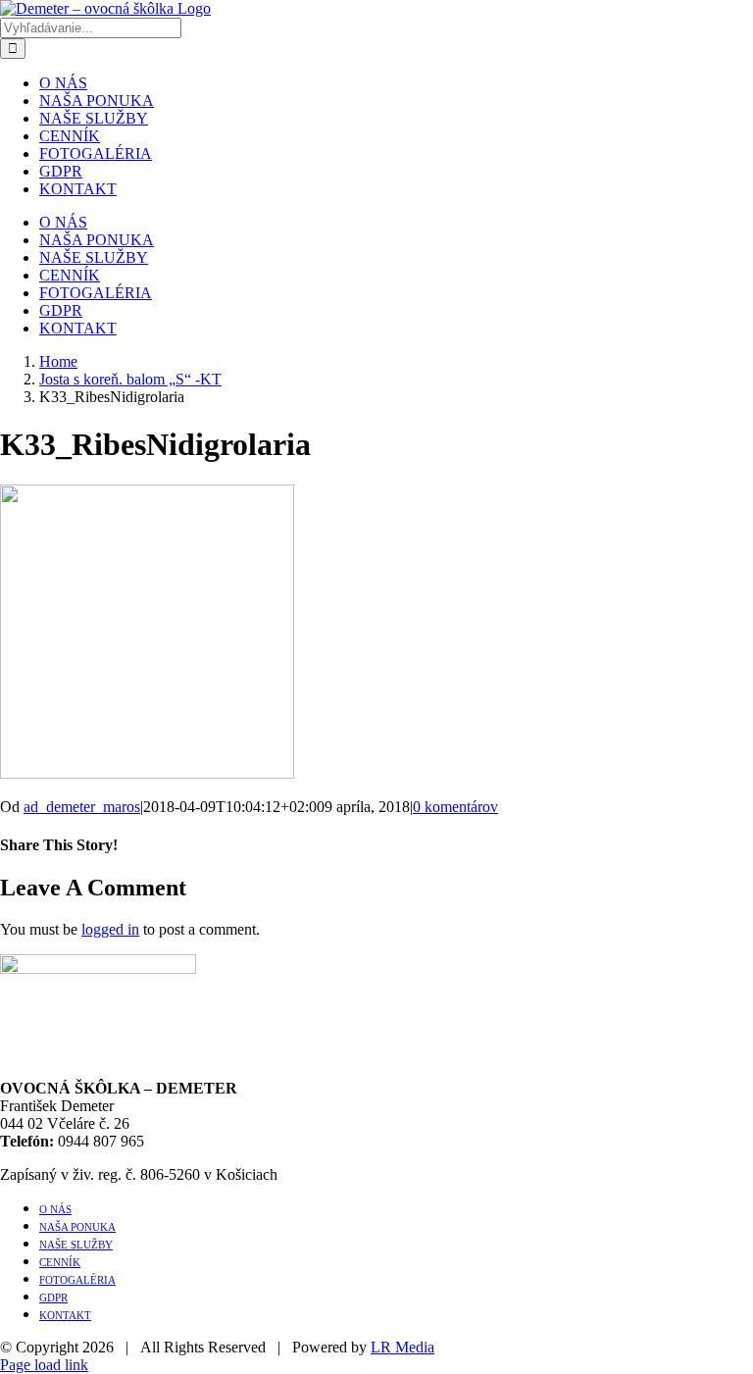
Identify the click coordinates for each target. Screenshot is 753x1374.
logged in (110, 929)
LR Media (402, 1347)
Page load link (44, 1364)
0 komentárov (455, 806)
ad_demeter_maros (82, 806)
